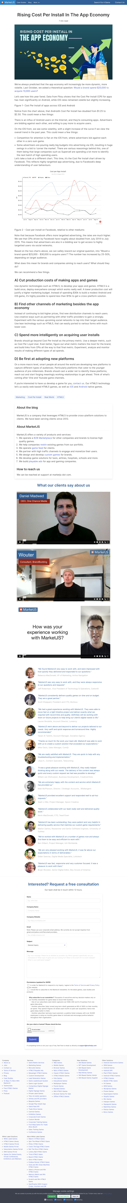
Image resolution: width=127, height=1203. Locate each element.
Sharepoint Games (110, 1104)
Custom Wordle (34, 1119)
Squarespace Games (111, 1094)
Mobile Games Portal (11, 1146)
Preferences (69, 1199)
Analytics (59, 1199)
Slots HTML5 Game (35, 1159)
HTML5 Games (109, 1078)
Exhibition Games (35, 1114)
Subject (29, 941)
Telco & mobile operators (37, 1096)
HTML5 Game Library (11, 1141)
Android (83, 386)
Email (29, 927)
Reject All (75, 1196)
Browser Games (59, 1068)
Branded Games (59, 1089)
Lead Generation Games (37, 1078)
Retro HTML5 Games (61, 1070)
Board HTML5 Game (36, 1157)
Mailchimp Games (110, 1107)
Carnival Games (34, 1112)
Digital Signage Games (37, 1091)
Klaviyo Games (109, 1109)
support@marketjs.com (88, 1045)
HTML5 (60, 397)
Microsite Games (34, 1068)
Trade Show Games (35, 1109)
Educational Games (60, 1081)
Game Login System (36, 1083)
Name (29, 897)
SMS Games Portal (10, 1152)
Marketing (20, 397)
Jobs (5, 1065)
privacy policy (107, 1193)
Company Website (33, 917)
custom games (52, 454)
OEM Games (108, 1065)
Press (6, 1091)
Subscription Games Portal (13, 1149)
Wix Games (107, 1099)
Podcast (6, 1093)
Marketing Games (35, 1065)
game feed (37, 448)
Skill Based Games (85, 1063)
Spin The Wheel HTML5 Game (39, 1141)
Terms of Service (80, 985)
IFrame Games (109, 1091)
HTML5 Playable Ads (36, 1070)
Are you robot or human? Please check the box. (44, 1024)
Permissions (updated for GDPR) (39, 982)
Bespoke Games (34, 1101)
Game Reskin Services (36, 1063)
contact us (78, 383)
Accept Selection (64, 1196)
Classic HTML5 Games (62, 1073)
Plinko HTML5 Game (36, 1144)
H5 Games (107, 1083)
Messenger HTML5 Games (38, 1073)
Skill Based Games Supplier (88, 1078)
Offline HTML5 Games (61, 1096)
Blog (29, 2)
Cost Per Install (34, 397)
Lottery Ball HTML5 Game (38, 1152)
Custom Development (36, 1076)
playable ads (35, 461)
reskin (43, 444)
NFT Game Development (87, 1065)
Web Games (58, 1063)
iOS (71, 386)
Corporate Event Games (37, 1117)
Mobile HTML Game (111, 1081)
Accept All (52, 1196)
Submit (33, 1039)
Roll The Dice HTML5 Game (38, 1149)
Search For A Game (102, 2)
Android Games (109, 1068)
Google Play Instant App (37, 1104)
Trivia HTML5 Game (36, 1154)
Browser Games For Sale (62, 1094)
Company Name (32, 907)
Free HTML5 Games (11, 1088)
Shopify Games (109, 1096)
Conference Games (35, 1132)
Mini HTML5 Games (60, 1091)
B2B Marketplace (43, 438)
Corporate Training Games (38, 1122)
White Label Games (10, 1139)
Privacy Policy (94, 985)
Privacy (6, 1073)
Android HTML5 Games (112, 1076)
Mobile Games (59, 1065)
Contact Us (120, 2)
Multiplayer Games (60, 1083)
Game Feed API (34, 1106)
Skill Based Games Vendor (88, 1075)
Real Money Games (85, 1073)
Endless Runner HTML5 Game (39, 1162)
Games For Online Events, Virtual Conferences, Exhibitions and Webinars (13, 1156)
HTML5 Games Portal (11, 1144)
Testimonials (8, 1086)
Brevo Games (108, 1112)
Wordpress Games (110, 1089)
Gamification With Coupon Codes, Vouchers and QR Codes (38, 1186)
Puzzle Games (59, 1086)
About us (7, 1063)
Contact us (7, 1068)
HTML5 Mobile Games (61, 1076)
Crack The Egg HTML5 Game (39, 1146)
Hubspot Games (109, 1102)
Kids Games (58, 1078)
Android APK (108, 1070)
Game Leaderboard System (38, 1081)
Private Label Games (36, 1093)
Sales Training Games (36, 1129)
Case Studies (21, 2)
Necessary (49, 1199)
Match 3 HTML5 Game (37, 1139)
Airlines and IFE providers (38, 1099)
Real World (49, 397)
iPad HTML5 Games (111, 1073)
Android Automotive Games (113, 1063)
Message (30, 951)
